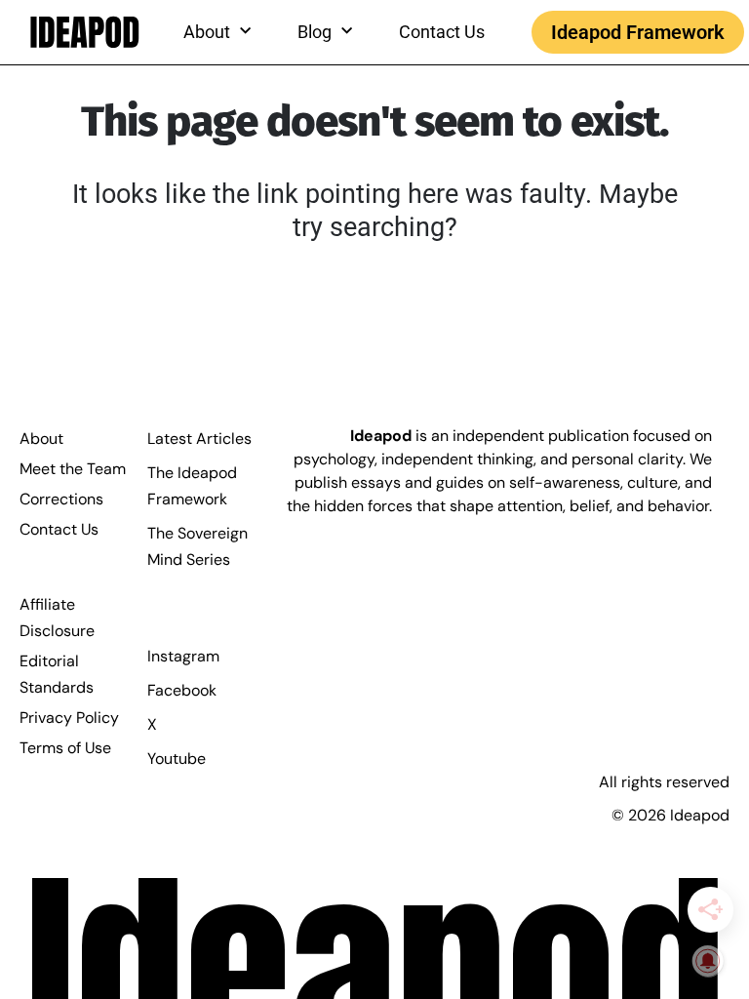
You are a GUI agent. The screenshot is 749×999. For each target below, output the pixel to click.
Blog (314, 31)
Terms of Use (65, 748)
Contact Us (442, 31)
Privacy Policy (69, 717)
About (41, 438)
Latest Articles (199, 438)
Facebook (182, 690)
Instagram (183, 656)
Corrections (61, 499)
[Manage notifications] (708, 961)
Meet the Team (73, 469)
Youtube (176, 758)
